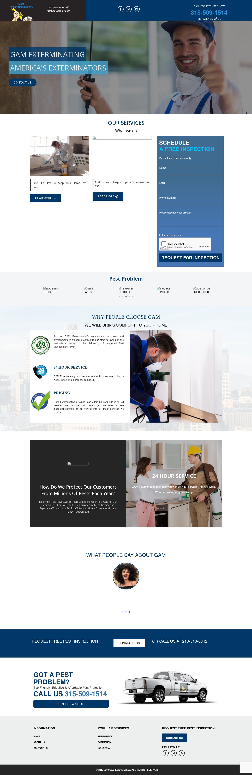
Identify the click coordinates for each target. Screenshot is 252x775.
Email (162, 182)
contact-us (174, 738)
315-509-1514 (209, 12)
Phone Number (167, 197)
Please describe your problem (175, 212)
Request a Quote (71, 704)
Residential (105, 736)
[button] (35, 290)
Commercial (105, 742)
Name (162, 167)
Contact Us (40, 748)
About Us (39, 742)
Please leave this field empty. (175, 158)
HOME (36, 736)
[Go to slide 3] (126, 296)
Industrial (104, 748)
